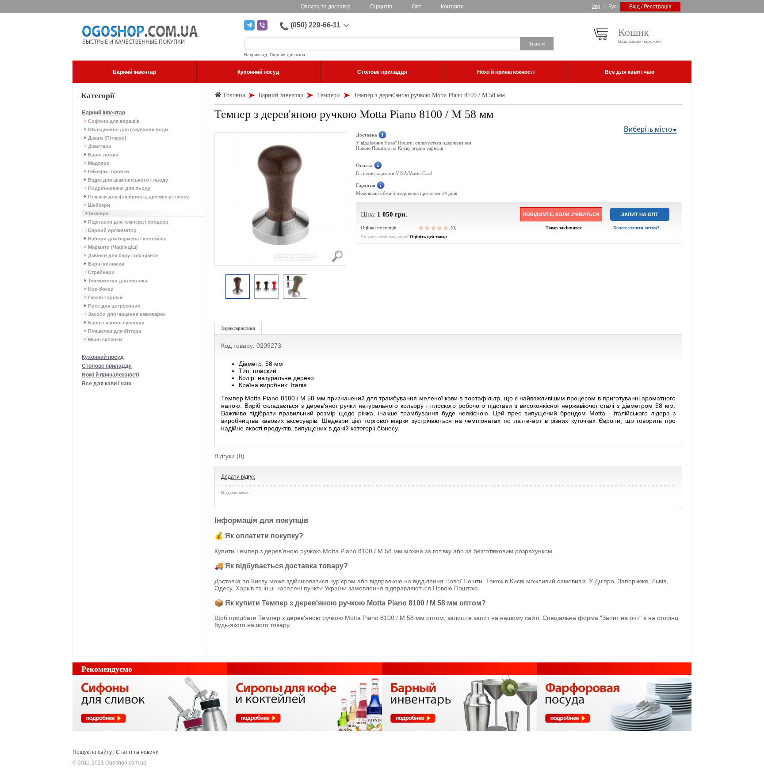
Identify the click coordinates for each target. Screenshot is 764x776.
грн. (401, 214)
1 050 (385, 214)
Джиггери (99, 146)
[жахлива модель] (421, 227)
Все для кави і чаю (106, 383)
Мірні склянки (105, 339)
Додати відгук (238, 477)
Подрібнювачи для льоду (119, 188)
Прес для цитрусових (114, 305)
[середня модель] (434, 227)
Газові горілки (105, 297)
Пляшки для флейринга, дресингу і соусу (138, 196)
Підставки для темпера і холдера (128, 221)
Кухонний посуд (103, 357)
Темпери (98, 213)
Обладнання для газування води (128, 129)
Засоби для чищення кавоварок (127, 314)
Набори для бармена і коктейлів (127, 238)
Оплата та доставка (326, 7)
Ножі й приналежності (110, 375)
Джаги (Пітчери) (107, 138)
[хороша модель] (440, 227)
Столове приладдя (107, 366)
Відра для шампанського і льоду (128, 180)
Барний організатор (112, 230)
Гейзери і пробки (108, 171)
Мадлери (99, 163)
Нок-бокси (101, 289)
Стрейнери (101, 272)
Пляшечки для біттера (114, 331)
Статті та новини (137, 752)
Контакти (452, 7)
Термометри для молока (117, 280)
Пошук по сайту (92, 752)
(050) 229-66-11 (315, 25)
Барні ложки (103, 154)
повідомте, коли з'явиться (561, 214)
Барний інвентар (103, 113)
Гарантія (381, 7)
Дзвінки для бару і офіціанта (123, 255)
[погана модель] (427, 227)
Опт (416, 7)
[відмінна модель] (446, 227)
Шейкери (99, 205)
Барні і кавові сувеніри (116, 322)
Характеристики (238, 328)
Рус (612, 6)
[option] (237, 287)
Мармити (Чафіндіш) (113, 247)
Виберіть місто (648, 129)
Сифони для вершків (114, 121)
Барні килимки (106, 263)
